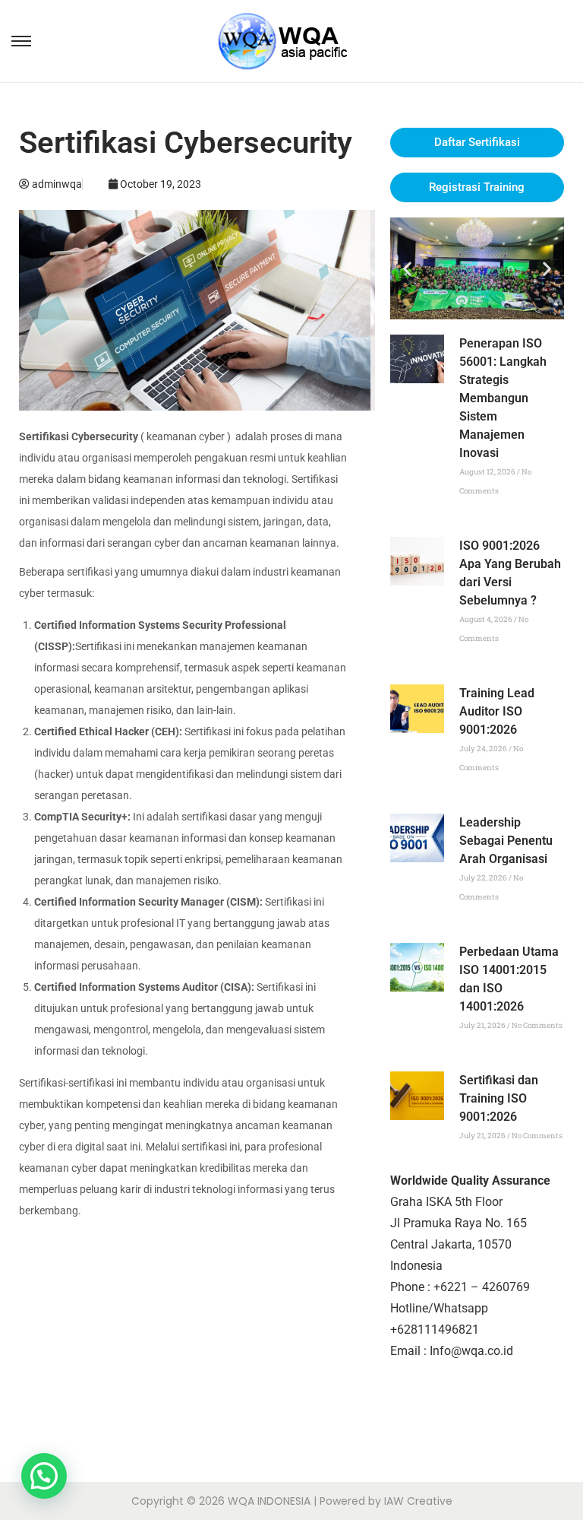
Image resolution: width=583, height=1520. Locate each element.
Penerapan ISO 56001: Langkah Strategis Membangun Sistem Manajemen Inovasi (503, 398)
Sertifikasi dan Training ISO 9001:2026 (498, 1098)
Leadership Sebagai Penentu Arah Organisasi (506, 840)
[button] (407, 268)
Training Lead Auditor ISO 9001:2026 (496, 711)
